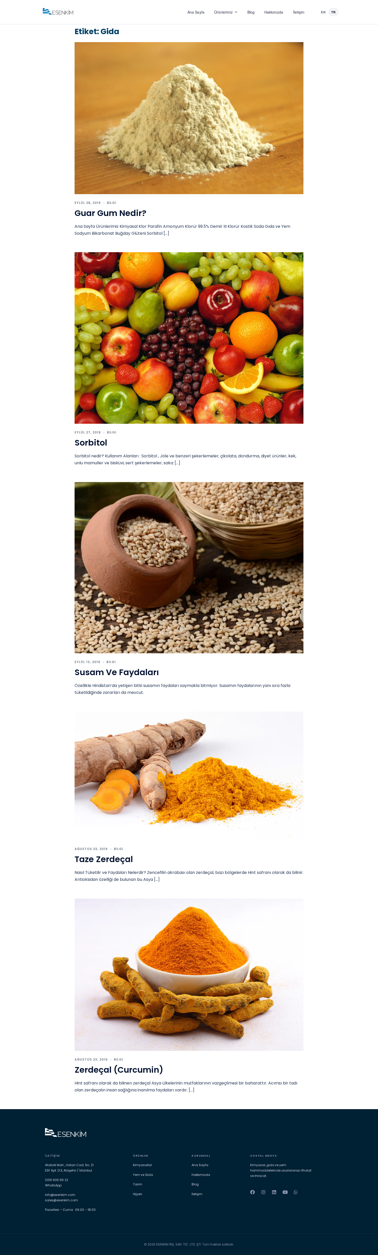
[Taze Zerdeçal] (189, 776)
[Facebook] (252, 1192)
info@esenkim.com (60, 1195)
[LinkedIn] (274, 1192)
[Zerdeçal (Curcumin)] (189, 974)
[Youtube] (285, 1192)
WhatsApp (53, 1185)
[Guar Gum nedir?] (189, 118)
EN (323, 12)
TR (333, 12)
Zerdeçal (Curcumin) (119, 1069)
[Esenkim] (58, 12)
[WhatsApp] (296, 1192)
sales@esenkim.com (61, 1200)
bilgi (111, 203)
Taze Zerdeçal (104, 859)
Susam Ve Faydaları (117, 672)
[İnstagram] (263, 1192)
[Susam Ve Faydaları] (189, 567)
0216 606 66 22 (56, 1180)
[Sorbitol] (189, 338)
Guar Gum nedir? (110, 213)
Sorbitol (91, 442)
